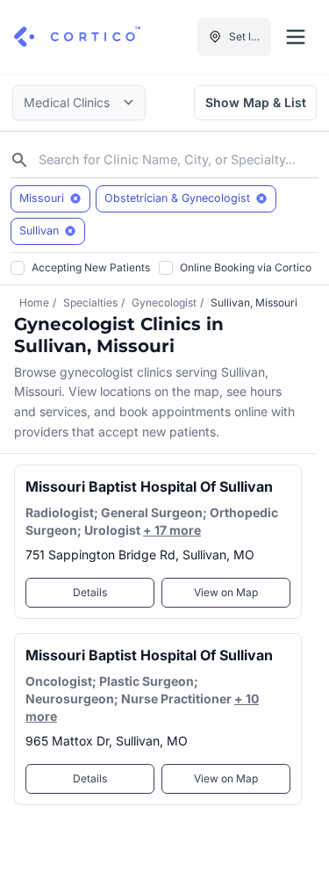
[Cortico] (77, 37)
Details (90, 592)
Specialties (90, 302)
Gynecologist (164, 302)
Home (34, 302)
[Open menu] (295, 37)
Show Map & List (255, 102)
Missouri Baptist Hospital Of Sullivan (149, 486)
